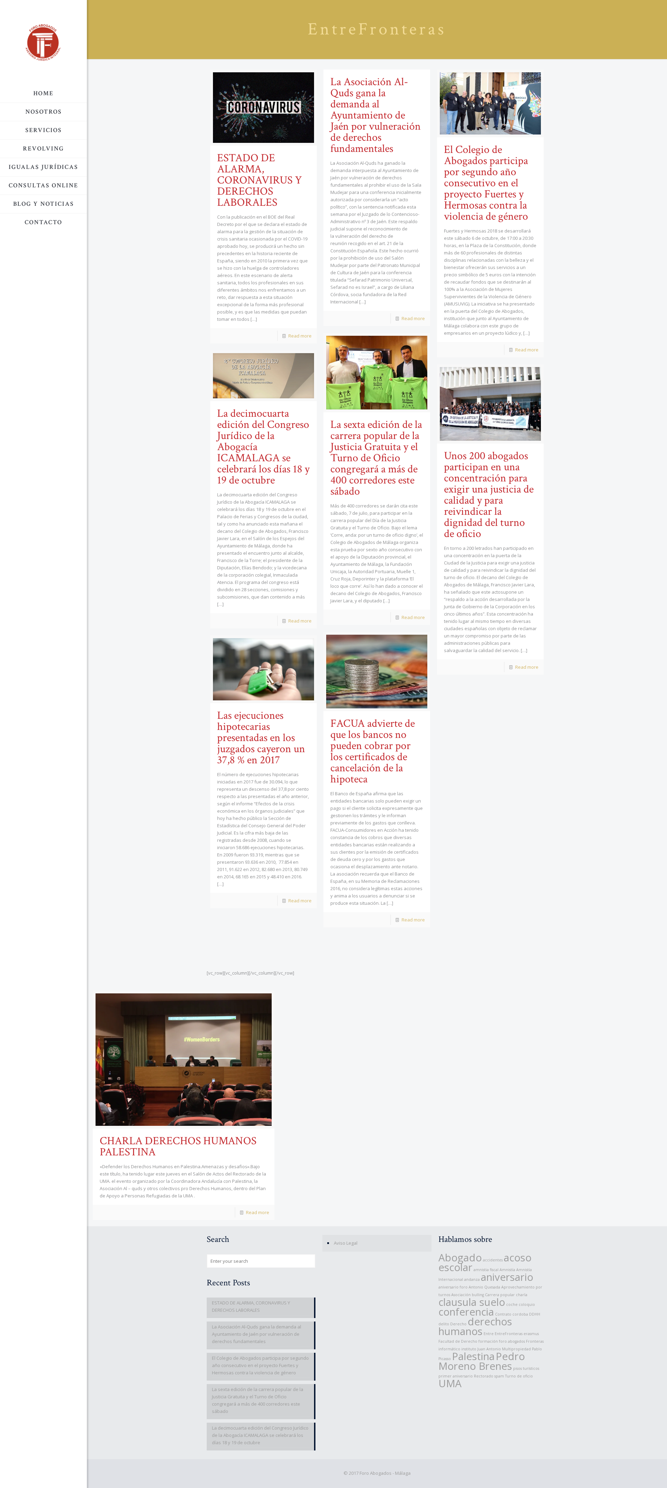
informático (449, 1349)
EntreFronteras (508, 1333)
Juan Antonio (489, 1349)
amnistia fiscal (486, 1269)
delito (443, 1324)
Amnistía (507, 1269)
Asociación (461, 1294)
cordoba (520, 1314)
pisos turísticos (526, 1368)
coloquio (527, 1304)
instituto (468, 1349)
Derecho (458, 1324)
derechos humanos (475, 1326)
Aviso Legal (345, 1243)
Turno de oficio (519, 1376)
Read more (300, 336)
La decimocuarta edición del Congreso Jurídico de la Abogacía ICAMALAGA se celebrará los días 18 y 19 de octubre (260, 1435)
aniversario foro (453, 1287)
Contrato (503, 1314)
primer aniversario (455, 1376)
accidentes (493, 1260)
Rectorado (483, 1376)
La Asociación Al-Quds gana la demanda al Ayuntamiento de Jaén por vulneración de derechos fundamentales (375, 115)
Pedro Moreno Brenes (481, 1361)
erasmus (531, 1333)
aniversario (507, 1277)
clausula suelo (471, 1302)
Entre (489, 1333)
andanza (472, 1279)
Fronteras (535, 1341)
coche (512, 1304)
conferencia (466, 1312)
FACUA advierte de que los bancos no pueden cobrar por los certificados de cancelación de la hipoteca (372, 751)
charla (521, 1294)
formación (488, 1341)
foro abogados (512, 1341)
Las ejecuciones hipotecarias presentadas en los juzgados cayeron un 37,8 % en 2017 (261, 737)
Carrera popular (500, 1294)
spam (499, 1376)
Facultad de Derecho (457, 1341)
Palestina (473, 1356)
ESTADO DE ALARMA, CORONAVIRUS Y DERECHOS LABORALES (259, 180)
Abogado (460, 1258)
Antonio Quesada (484, 1287)
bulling (478, 1294)
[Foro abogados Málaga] (43, 42)
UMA (450, 1383)
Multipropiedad (516, 1349)
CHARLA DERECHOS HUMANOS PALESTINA (178, 1146)
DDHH (534, 1314)
